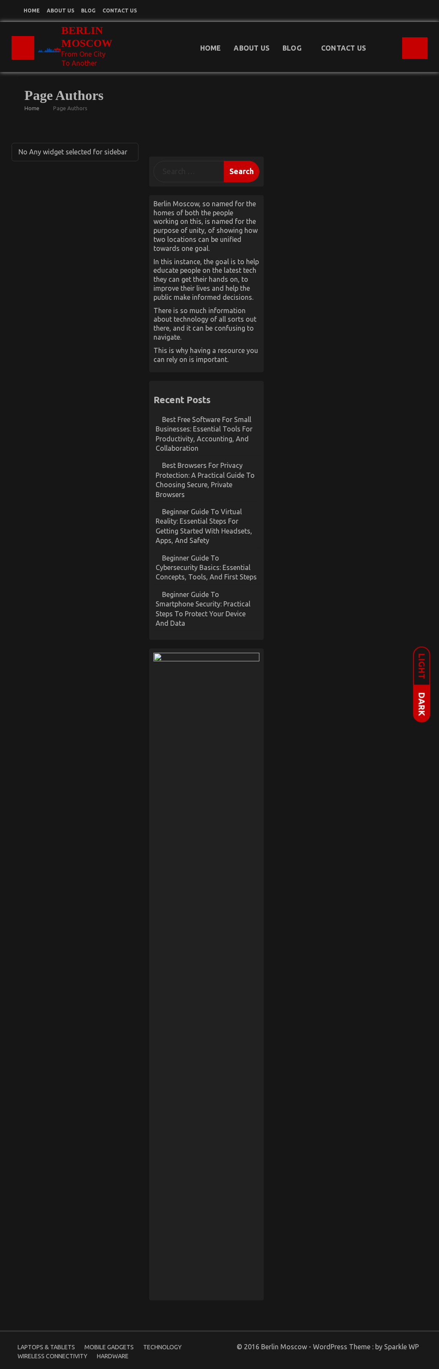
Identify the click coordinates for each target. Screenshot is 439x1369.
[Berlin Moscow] (23, 48)
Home (32, 10)
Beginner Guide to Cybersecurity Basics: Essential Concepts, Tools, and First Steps (206, 567)
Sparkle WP (401, 1347)
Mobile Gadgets (109, 1347)
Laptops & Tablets (46, 1347)
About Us (60, 10)
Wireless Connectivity (52, 1356)
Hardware (113, 1356)
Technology (162, 1347)
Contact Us (119, 10)
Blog (88, 10)
